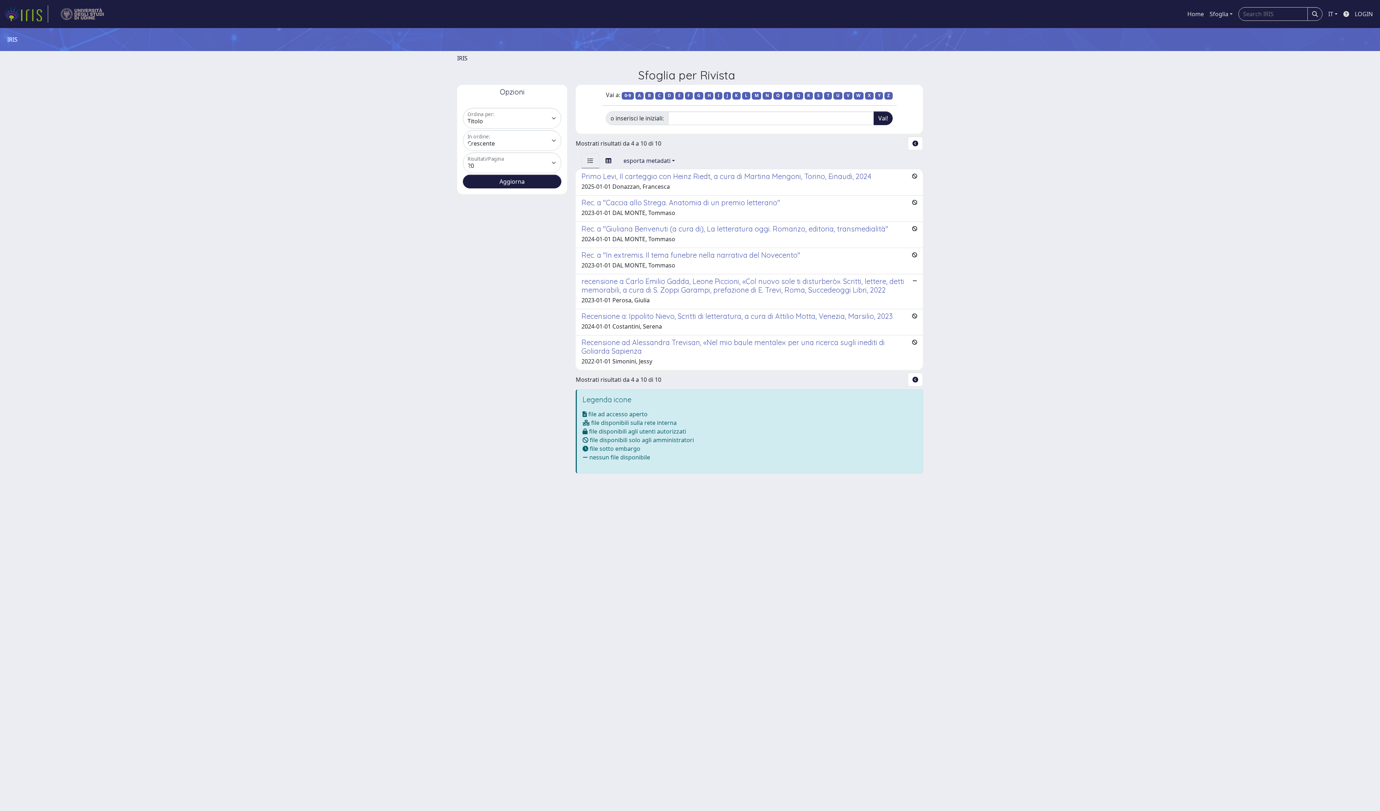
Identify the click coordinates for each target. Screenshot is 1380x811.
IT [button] (1330, 14)
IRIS (462, 58)
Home (1195, 14)
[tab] (590, 160)
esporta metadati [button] (647, 161)
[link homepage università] (82, 14)
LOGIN (1364, 14)
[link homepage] (26, 14)
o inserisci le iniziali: (637, 118)
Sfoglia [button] (1219, 14)
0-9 (628, 95)
